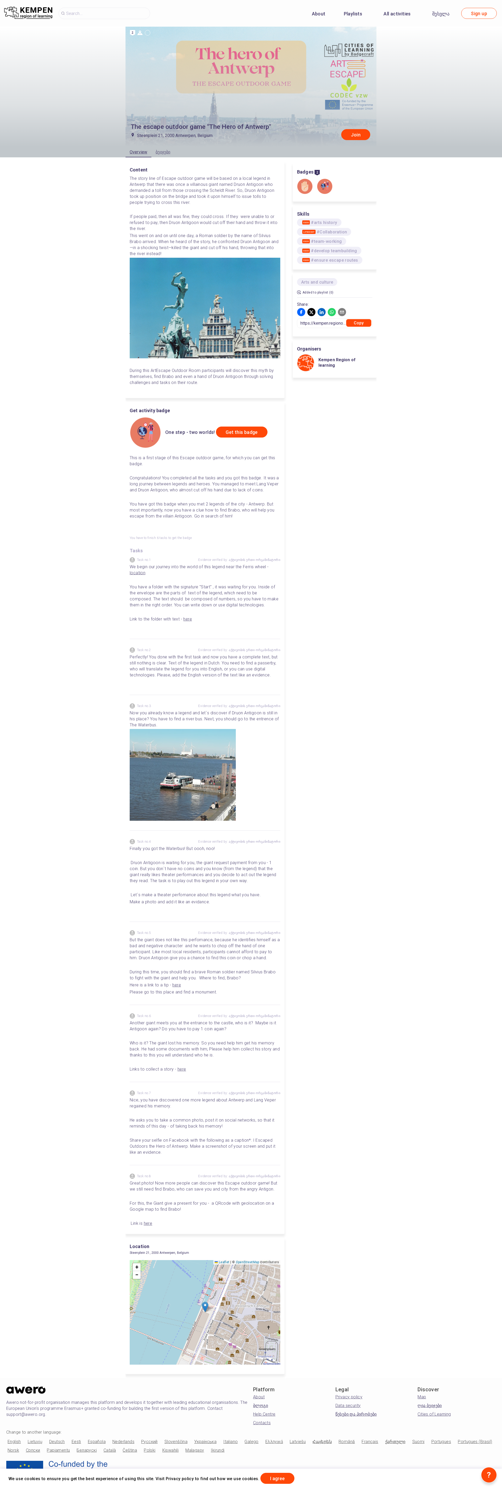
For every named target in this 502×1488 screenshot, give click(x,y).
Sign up (479, 13)
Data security (348, 1405)
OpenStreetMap (247, 1262)
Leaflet (223, 1262)
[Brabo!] (305, 187)
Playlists (353, 13)
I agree (277, 1478)
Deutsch (57, 1441)
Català (110, 1450)
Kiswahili (170, 1450)
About (319, 13)
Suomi (418, 1441)
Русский (149, 1441)
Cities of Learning (434, 1414)
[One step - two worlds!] (325, 187)
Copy (359, 322)
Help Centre (264, 1414)
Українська (205, 1441)
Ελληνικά (274, 1441)
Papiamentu (58, 1450)
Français (370, 1441)
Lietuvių (35, 1441)
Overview (138, 152)
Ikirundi (217, 1450)
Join (356, 134)
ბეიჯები (163, 152)
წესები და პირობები (356, 1414)
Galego (251, 1441)
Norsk (13, 1450)
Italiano (230, 1441)
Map (422, 1396)
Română (347, 1441)
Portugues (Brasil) (475, 1441)
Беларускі (87, 1450)
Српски (33, 1450)
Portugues (441, 1441)
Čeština (130, 1450)
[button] (205, 1307)
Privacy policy (349, 1396)
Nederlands (123, 1441)
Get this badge (242, 432)
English (14, 1441)
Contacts (262, 1422)
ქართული (395, 1441)
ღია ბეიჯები (430, 1405)
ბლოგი (260, 1405)
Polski (149, 1450)
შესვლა (440, 13)
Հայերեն (322, 1441)
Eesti (76, 1441)
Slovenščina (175, 1441)
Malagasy (194, 1450)
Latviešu (298, 1441)
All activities (397, 13)
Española (97, 1441)
